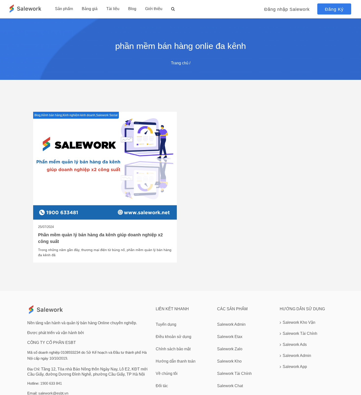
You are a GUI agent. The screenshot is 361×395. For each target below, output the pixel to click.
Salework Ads (295, 344)
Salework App (295, 367)
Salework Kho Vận (299, 322)
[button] (173, 9)
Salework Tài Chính (300, 333)
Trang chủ (179, 63)
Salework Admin (297, 355)
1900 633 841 (51, 383)
